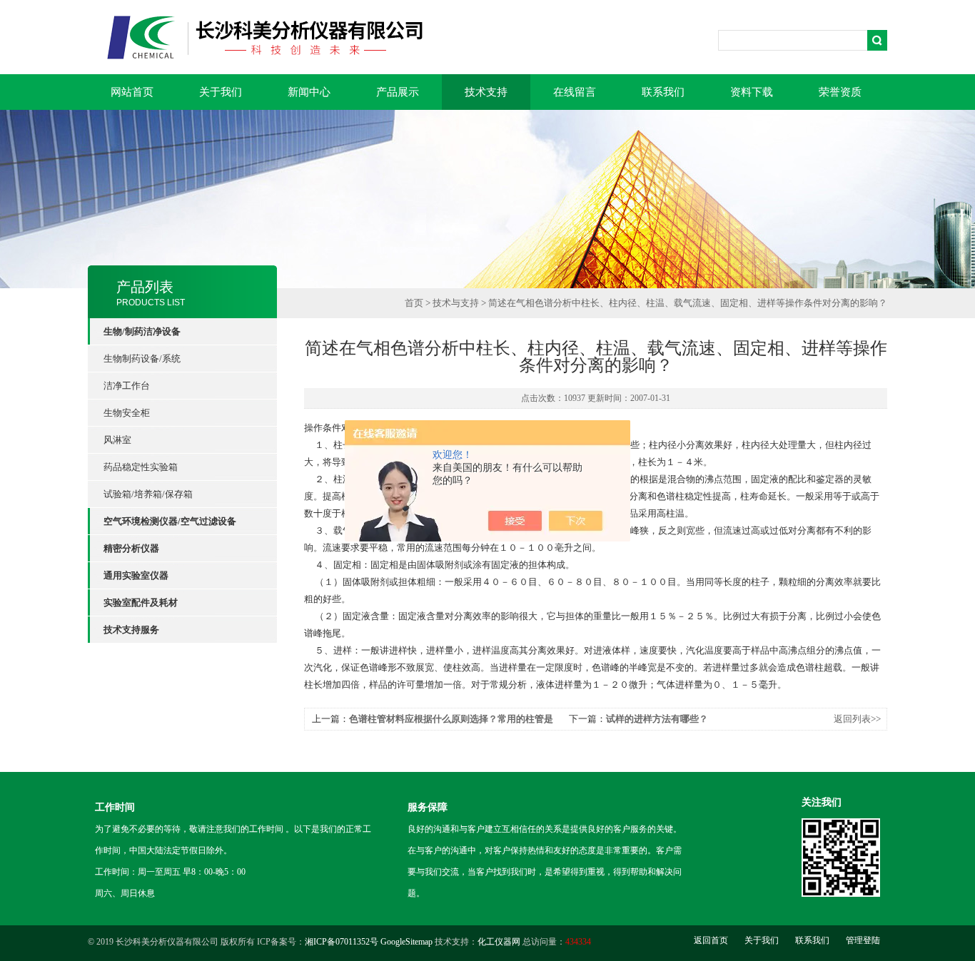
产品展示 (397, 92)
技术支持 (486, 92)
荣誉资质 (840, 92)
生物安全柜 (126, 412)
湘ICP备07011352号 (341, 942)
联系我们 (663, 92)
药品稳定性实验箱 (140, 467)
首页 (414, 303)
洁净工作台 (126, 385)
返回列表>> (857, 718)
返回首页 (711, 940)
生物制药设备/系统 (142, 358)
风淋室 (117, 439)
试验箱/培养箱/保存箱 (148, 494)
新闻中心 (309, 92)
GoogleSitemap (406, 942)
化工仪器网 (499, 942)
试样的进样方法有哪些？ (657, 718)
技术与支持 (456, 303)
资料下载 (751, 92)
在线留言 (574, 92)
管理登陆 (863, 940)
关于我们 (220, 92)
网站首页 (132, 92)
